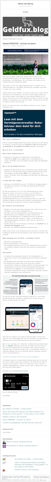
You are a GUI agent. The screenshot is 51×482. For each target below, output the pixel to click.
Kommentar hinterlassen (17, 45)
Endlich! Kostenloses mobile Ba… (23, 441)
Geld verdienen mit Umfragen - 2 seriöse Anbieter (29, 459)
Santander (36, 87)
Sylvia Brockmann (11, 445)
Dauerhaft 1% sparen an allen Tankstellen (15, 416)
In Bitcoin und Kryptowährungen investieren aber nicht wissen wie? (22, 422)
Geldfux (9, 441)
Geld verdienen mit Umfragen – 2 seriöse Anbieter (17, 408)
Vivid (22, 101)
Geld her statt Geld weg (25, 3)
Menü (26, 12)
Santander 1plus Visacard (20, 371)
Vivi (23, 78)
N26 (4, 345)
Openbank (10, 345)
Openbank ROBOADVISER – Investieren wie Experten (19, 43)
